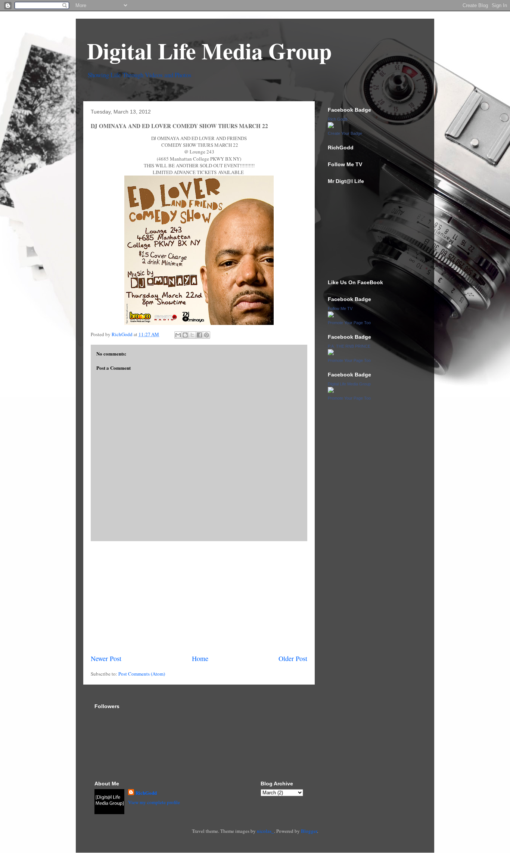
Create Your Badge (345, 133)
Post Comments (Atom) (141, 673)
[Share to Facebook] (199, 335)
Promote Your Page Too (349, 322)
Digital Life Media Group (209, 50)
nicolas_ (265, 831)
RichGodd (146, 792)
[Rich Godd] (331, 126)
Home (200, 658)
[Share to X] (192, 335)
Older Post (293, 658)
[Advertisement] (199, 597)
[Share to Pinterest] (206, 335)
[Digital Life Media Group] (331, 391)
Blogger (309, 831)
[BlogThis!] (185, 335)
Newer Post (106, 658)
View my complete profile (154, 802)
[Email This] (178, 335)
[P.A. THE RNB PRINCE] (331, 353)
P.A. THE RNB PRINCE (349, 346)
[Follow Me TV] (331, 315)
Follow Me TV (340, 308)
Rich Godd (337, 119)
